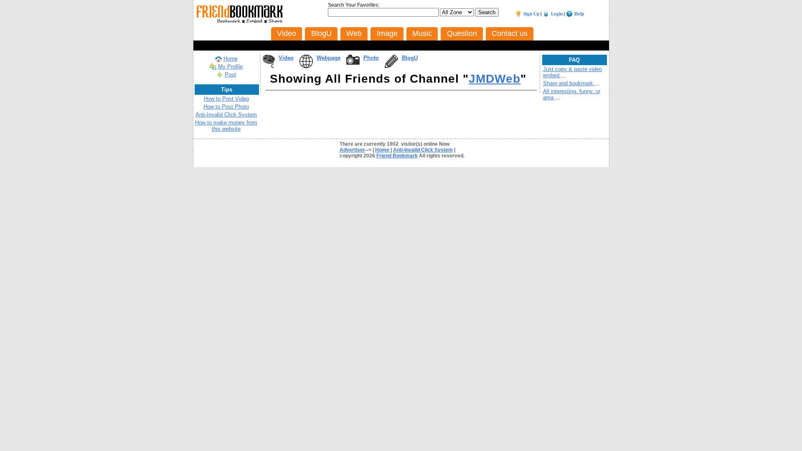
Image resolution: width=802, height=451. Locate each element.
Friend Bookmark (397, 156)
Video (286, 58)
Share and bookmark (569, 83)
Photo (371, 58)
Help (579, 13)
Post (230, 74)
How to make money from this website (226, 125)
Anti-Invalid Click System (226, 114)
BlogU (410, 58)
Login (557, 13)
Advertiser (352, 150)
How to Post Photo (226, 107)
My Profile (230, 66)
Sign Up (531, 13)
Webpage (328, 58)
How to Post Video (226, 99)
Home (230, 59)
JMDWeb (494, 78)
